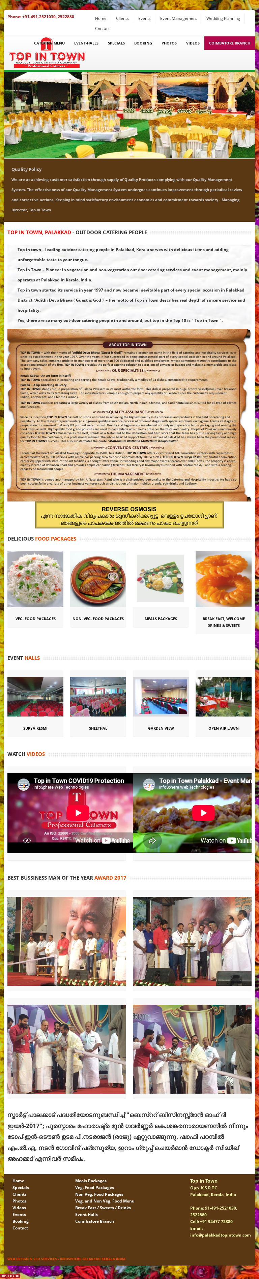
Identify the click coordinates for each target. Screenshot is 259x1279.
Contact (102, 28)
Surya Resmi (35, 728)
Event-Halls (86, 42)
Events (144, 18)
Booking (143, 42)
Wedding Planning (223, 18)
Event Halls (86, 1214)
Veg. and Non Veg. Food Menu (105, 1201)
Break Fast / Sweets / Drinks (103, 1208)
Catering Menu (49, 42)
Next (250, 113)
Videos (193, 42)
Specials (116, 42)
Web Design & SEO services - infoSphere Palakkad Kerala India (66, 1258)
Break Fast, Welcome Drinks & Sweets (224, 622)
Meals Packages (161, 618)
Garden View (161, 728)
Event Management (178, 18)
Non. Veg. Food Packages (98, 618)
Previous (9, 113)
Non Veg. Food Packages (99, 1194)
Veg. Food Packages (36, 618)
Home (101, 18)
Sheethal (98, 728)
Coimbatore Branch (229, 42)
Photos (169, 42)
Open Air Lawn (223, 728)
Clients (122, 18)
